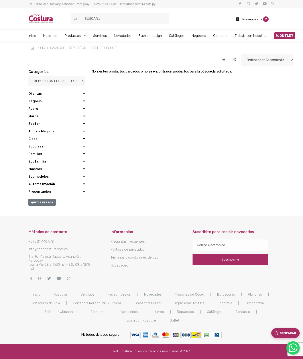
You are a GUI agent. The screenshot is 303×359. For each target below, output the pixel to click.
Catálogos (177, 36)
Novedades (123, 36)
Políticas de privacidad (127, 249)
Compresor (99, 312)
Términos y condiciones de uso (134, 257)
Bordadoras (226, 294)
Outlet (174, 320)
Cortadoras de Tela (45, 303)
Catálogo (57, 48)
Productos (73, 36)
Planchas (255, 294)
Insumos (157, 312)
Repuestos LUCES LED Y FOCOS (92, 48)
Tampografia (254, 303)
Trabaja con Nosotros (251, 36)
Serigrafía (225, 303)
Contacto (220, 36)
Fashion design (150, 36)
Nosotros (50, 36)
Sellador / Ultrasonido (60, 312)
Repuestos (185, 312)
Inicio (32, 36)
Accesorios (129, 312)
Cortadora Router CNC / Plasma (97, 303)
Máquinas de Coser (189, 294)
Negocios (199, 36)
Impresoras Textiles (190, 303)
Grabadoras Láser (148, 303)
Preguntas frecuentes (127, 241)
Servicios (100, 36)
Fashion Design (119, 294)
